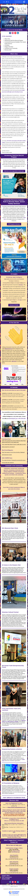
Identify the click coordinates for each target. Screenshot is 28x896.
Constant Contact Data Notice (19, 888)
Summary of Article (14, 305)
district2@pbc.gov (12, 418)
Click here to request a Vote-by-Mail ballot (14, 814)
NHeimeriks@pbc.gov (14, 864)
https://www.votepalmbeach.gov (17, 807)
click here (14, 361)
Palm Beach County (11, 678)
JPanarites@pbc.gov (14, 857)
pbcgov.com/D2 (16, 850)
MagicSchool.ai (9, 348)
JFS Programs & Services (14, 224)
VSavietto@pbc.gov (14, 871)
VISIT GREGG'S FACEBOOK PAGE (14, 797)
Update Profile (11, 888)
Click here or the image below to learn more (14, 171)
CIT (8, 714)
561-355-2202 (22, 418)
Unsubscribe (5, 888)
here (21, 299)
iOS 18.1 (21, 284)
